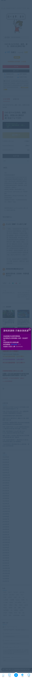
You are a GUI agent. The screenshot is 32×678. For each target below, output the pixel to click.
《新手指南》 (14, 344)
